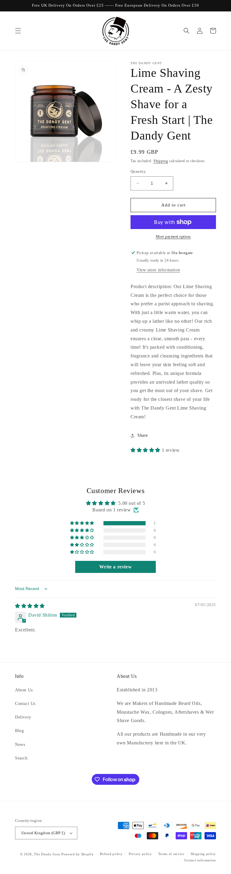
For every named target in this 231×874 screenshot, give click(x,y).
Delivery (23, 717)
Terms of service (171, 854)
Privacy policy (140, 854)
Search (21, 758)
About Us (24, 690)
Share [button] (142, 435)
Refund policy (111, 854)
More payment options (173, 236)
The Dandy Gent (47, 854)
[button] (18, 30)
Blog (19, 730)
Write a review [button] (115, 566)
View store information (158, 270)
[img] (30, 605)
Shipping (160, 161)
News (20, 744)
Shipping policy (203, 854)
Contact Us (25, 703)
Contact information (200, 860)
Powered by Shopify (77, 854)
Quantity (138, 171)
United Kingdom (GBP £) (43, 833)
